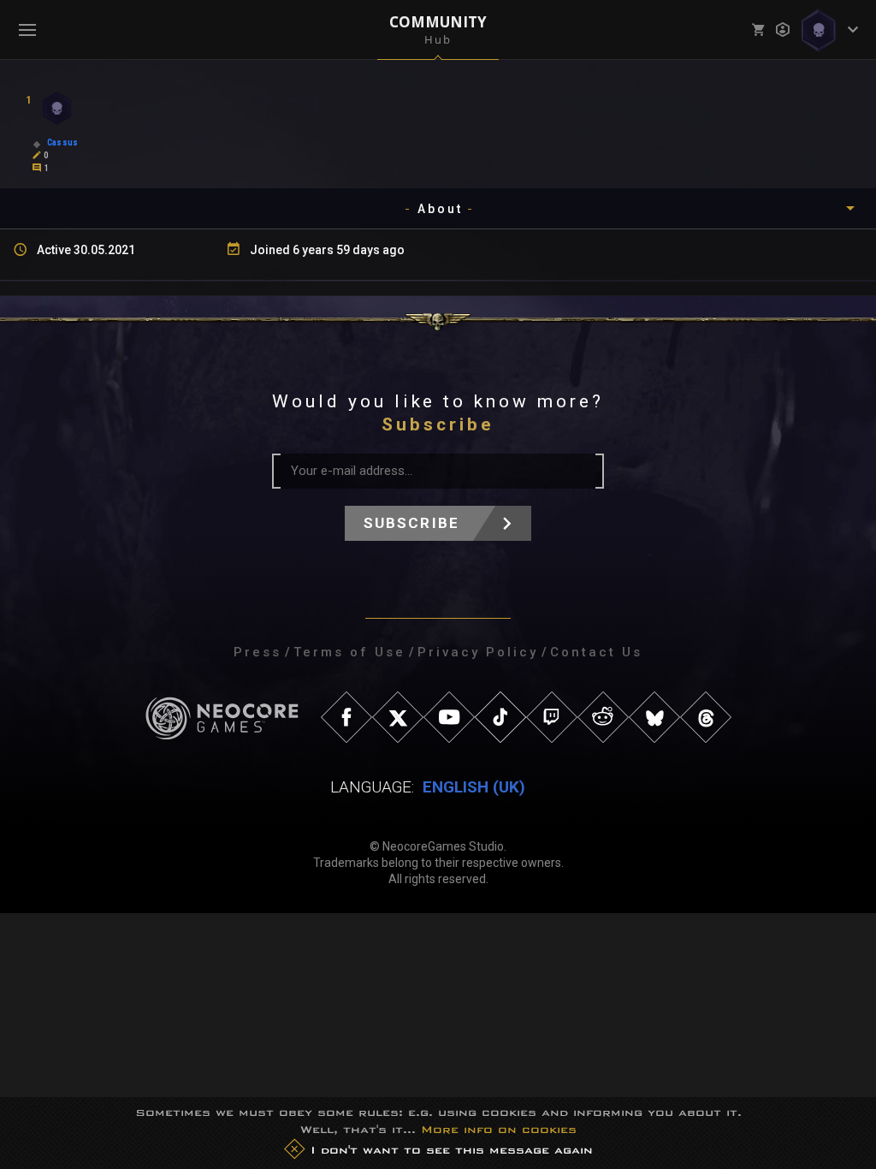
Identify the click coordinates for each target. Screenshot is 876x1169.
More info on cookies (499, 1129)
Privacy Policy (477, 652)
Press (257, 652)
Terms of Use (349, 652)
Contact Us (596, 652)
